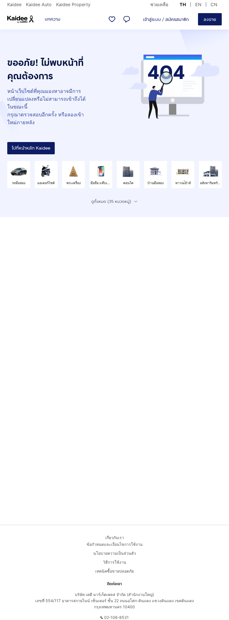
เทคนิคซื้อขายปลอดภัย (114, 571)
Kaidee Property (73, 4)
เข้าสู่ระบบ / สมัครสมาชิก (166, 19)
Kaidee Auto (39, 4)
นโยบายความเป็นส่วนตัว (114, 553)
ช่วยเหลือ (159, 4)
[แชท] (126, 19)
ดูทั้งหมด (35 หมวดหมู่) (111, 202)
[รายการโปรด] (112, 19)
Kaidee (14, 4)
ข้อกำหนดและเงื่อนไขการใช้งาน (115, 544)
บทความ (52, 19)
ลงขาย (210, 19)
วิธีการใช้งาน (114, 562)
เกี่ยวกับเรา (114, 537)
